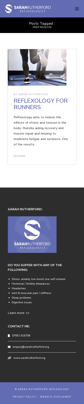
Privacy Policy (24, 396)
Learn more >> (19, 313)
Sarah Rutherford (33, 94)
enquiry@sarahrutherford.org (31, 347)
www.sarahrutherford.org (29, 358)
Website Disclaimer (55, 396)
